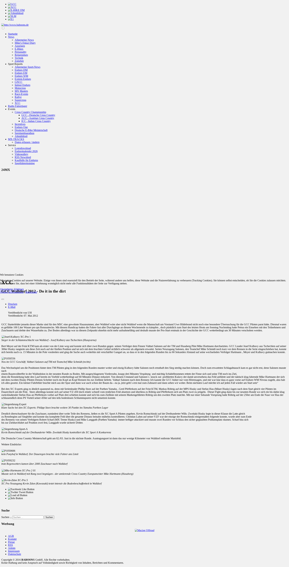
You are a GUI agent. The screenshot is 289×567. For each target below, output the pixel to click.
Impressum (31, 292)
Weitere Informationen (12, 292)
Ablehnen (18, 289)
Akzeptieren (6, 289)
